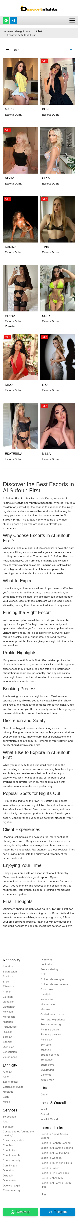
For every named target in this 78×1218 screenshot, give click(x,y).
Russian (7, 1031)
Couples (8, 1145)
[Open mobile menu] (72, 20)
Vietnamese (10, 1056)
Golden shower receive (54, 984)
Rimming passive (51, 1034)
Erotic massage (12, 1190)
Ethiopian (8, 986)
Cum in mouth (11, 1155)
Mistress (46, 1009)
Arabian (7, 1071)
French (7, 991)
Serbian (7, 1036)
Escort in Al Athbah (52, 1177)
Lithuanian (9, 1006)
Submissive (47, 1064)
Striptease (47, 1059)
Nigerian (8, 1021)
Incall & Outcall (49, 1119)
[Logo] (39, 8)
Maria (10, 109)
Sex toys (46, 1044)
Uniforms (46, 1074)
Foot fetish (47, 964)
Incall (44, 1109)
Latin (6, 1096)
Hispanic (8, 1091)
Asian (6, 1076)
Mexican (8, 1011)
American (8, 966)
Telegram (60, 1211)
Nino (8, 384)
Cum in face (10, 1150)
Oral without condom (53, 1014)
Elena (10, 315)
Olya (46, 178)
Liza (45, 384)
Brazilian (8, 976)
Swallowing (47, 1069)
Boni (45, 109)
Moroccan (9, 1016)
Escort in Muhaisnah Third (56, 1162)
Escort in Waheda (51, 1157)
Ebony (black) (11, 1081)
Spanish (7, 1041)
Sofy (46, 315)
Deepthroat (9, 1170)
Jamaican (8, 1001)
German (8, 996)
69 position (9, 1116)
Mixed (6, 1101)
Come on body (11, 1160)
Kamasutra (47, 999)
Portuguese (10, 1026)
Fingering (46, 959)
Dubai (38, 31)
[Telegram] (13, 20)
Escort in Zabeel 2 (51, 1167)
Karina (10, 247)
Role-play (46, 1039)
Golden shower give (52, 979)
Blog (43, 1194)
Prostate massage (51, 1024)
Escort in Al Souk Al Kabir (55, 1152)
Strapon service (50, 1054)
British (6, 981)
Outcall (45, 1114)
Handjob (46, 994)
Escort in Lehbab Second (56, 1142)
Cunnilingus (10, 1165)
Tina (45, 247)
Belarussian (10, 971)
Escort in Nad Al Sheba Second (54, 1135)
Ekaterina (13, 453)
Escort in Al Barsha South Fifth (56, 1184)
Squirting (46, 1049)
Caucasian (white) (13, 1086)
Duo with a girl (11, 1185)
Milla (46, 453)
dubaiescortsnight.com (16, 31)
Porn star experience (53, 1019)
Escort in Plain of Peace (55, 1172)
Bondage (8, 1126)
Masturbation (48, 1004)
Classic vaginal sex (14, 1140)
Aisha (9, 178)
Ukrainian (8, 1046)
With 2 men (47, 1079)
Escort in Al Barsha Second (57, 1147)
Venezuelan (10, 1051)
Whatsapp (23, 1211)
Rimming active (50, 1029)
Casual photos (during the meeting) (18, 1133)
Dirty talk (8, 1175)
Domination (9, 1180)
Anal (5, 1121)
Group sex (47, 989)
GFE (43, 974)
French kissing (49, 969)
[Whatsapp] (6, 20)
